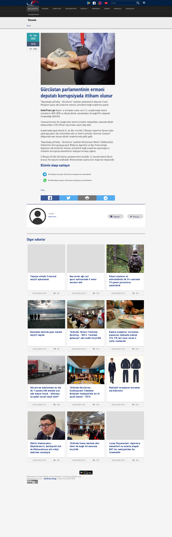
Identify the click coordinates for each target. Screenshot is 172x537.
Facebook (94, 3)
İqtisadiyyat (71, 8)
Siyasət (45, 8)
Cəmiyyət (57, 8)
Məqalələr (117, 217)
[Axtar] (138, 3)
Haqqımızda (33, 14)
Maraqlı (118, 8)
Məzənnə (32, 19)
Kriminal (96, 8)
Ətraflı (29, 26)
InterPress (52, 217)
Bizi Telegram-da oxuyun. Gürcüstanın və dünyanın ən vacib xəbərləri (69, 174)
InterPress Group (50, 479)
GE (144, 3)
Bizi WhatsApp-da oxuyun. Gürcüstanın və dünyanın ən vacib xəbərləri (70, 180)
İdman (107, 8)
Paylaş (43, 190)
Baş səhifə (33, 8)
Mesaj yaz (136, 217)
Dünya (84, 8)
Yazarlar (130, 8)
